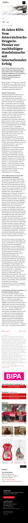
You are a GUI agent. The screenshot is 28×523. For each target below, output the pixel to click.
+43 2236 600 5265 (9, 479)
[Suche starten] (24, 11)
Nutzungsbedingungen (8, 511)
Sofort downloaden (15, 386)
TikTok (8, 367)
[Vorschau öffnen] (14, 413)
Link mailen (23, 331)
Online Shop (4, 365)
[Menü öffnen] (23, 2)
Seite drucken (7, 331)
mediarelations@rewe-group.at (14, 481)
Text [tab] (3, 22)
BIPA (13, 365)
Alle (3, 18)
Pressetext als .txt (14, 394)
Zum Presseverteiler (9, 497)
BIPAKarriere (17, 365)
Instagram (4, 367)
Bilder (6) (5, 403)
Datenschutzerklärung (8, 512)
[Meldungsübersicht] (14, 376)
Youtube (22, 365)
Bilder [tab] (7, 22)
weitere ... (23, 466)
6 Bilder (10, 25)
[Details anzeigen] (25, 423)
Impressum (5, 514)
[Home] (6, 2)
